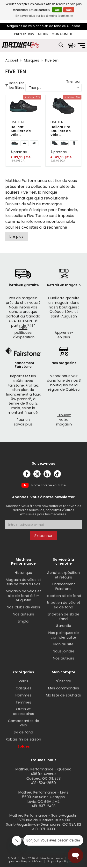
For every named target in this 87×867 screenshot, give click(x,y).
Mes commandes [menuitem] (63, 688)
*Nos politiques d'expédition (24, 332)
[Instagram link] (37, 474)
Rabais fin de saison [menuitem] (23, 739)
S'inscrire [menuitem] (63, 681)
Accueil (11, 60)
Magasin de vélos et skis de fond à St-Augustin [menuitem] (23, 596)
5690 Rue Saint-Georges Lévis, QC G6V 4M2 (43, 799)
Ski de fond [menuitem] (23, 732)
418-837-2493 (43, 806)
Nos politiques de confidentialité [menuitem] (63, 635)
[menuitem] (24, 34)
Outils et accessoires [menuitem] (23, 711)
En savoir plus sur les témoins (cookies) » (44, 16)
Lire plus (16, 236)
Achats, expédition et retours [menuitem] (63, 575)
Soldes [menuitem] (23, 746)
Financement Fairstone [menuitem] (63, 586)
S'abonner (43, 535)
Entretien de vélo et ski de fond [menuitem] (63, 605)
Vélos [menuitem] (23, 681)
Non (69, 10)
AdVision (37, 861)
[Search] (61, 47)
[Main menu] (81, 45)
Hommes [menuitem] (23, 695)
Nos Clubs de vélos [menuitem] (23, 607)
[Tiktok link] (57, 474)
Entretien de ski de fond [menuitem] (63, 616)
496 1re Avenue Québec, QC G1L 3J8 (43, 776)
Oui (57, 10)
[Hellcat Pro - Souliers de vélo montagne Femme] (63, 106)
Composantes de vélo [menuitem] (23, 723)
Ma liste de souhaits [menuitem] (63, 695)
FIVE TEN (17, 122)
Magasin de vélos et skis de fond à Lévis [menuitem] (23, 582)
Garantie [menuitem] (63, 625)
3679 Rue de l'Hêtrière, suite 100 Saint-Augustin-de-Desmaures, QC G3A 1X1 (43, 822)
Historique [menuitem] (23, 572)
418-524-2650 (43, 782)
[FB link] (26, 474)
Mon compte (62, 34)
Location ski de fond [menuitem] (63, 595)
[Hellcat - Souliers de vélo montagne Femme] (23, 106)
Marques (31, 60)
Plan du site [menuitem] (63, 644)
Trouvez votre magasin (64, 419)
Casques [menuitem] (23, 688)
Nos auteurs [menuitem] (23, 614)
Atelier (43, 34)
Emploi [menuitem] (23, 621)
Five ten (51, 60)
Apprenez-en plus (64, 335)
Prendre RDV (24, 34)
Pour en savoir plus (23, 422)
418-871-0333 (43, 829)
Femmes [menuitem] (23, 702)
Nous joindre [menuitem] (63, 651)
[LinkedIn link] (47, 474)
